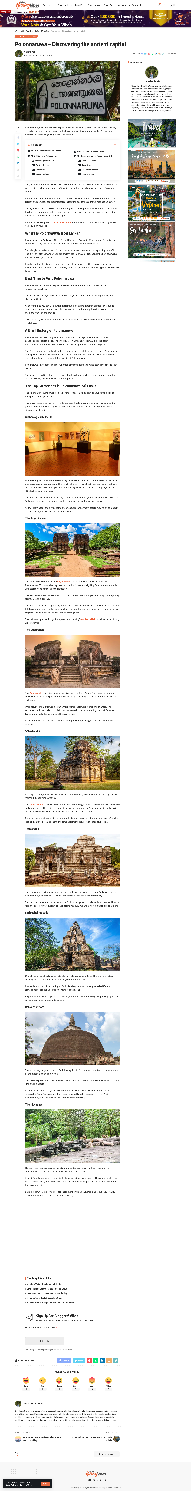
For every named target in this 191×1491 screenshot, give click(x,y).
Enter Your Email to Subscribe (41, 1327)
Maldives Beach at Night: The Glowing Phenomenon (50, 1302)
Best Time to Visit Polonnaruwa (90, 151)
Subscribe (45, 1341)
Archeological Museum (44, 160)
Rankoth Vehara (42, 174)
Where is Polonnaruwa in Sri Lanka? (46, 150)
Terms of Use (25, 1485)
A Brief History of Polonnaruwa (44, 156)
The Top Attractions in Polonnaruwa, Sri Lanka (96, 156)
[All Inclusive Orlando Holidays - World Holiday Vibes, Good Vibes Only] (151, 206)
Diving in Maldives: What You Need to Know (47, 1288)
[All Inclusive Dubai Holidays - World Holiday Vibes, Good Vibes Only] (151, 169)
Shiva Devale (87, 165)
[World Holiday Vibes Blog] (95, 1474)
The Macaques (88, 174)
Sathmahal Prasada (90, 170)
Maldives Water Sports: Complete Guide (45, 1284)
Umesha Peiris (30, 52)
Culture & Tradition (26, 37)
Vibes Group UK (76, 1487)
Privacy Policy (10, 1485)
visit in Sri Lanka (62, 222)
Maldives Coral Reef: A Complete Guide (44, 1298)
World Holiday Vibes (115, 1487)
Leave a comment (108, 1454)
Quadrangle (35, 693)
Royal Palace (63, 581)
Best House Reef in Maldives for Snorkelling (47, 1293)
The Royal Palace (89, 160)
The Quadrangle (42, 165)
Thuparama (40, 170)
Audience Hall (88, 619)
